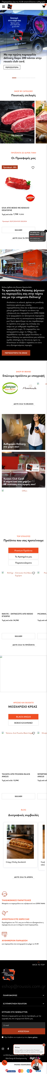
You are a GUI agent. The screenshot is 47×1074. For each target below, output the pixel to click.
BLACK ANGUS (23, 716)
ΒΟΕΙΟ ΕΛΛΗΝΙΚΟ (23, 722)
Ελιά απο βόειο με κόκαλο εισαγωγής (15, 208)
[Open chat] (37, 1064)
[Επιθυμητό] (33, 167)
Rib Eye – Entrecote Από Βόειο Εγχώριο (17, 614)
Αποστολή (23, 1031)
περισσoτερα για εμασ (16, 353)
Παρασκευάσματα (23, 562)
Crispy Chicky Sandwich (16, 862)
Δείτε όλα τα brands (23, 404)
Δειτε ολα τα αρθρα (23, 877)
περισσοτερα (11, 67)
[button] (43, 1044)
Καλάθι (18, 230)
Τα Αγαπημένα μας (23, 556)
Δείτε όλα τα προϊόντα (24, 238)
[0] (43, 7)
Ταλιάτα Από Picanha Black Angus (16, 775)
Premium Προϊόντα (23, 550)
